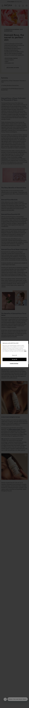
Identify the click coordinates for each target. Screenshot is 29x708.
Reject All (14, 355)
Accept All (14, 359)
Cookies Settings (14, 363)
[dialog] (14, 354)
